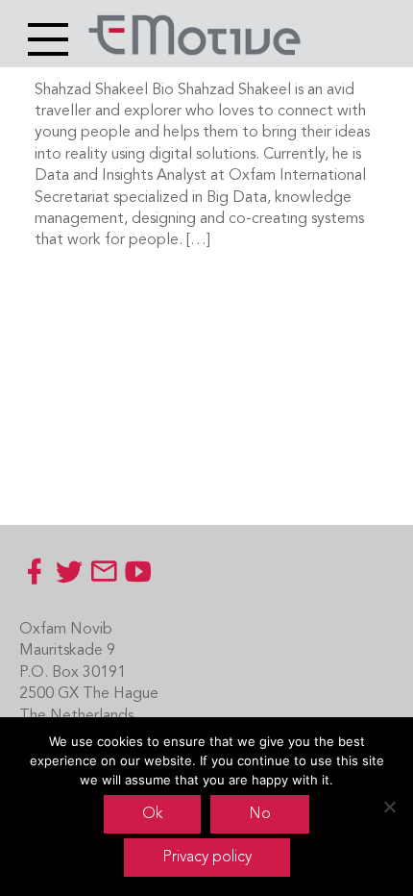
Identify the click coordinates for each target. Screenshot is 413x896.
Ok (152, 814)
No (260, 814)
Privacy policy (207, 857)
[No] (389, 806)
